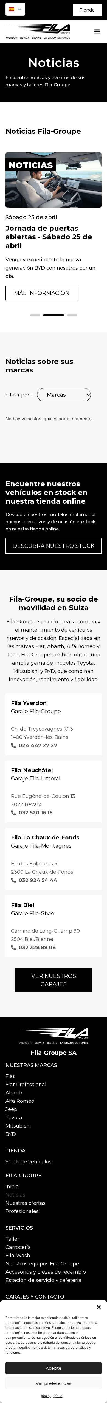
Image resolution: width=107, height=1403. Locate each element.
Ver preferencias (53, 1383)
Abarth (13, 1093)
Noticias (15, 1195)
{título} (46, 1396)
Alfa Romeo (19, 1101)
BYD (10, 1134)
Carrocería (18, 1247)
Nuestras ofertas (25, 1203)
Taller (12, 1239)
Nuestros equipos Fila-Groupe (42, 1264)
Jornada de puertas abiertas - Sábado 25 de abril (48, 237)
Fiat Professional (25, 1085)
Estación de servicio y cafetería (43, 1280)
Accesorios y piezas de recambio (45, 1272)
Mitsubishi (18, 1126)
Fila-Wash (17, 1255)
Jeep (11, 1109)
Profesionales (22, 1211)
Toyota (13, 1118)
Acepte (53, 1368)
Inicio (12, 1187)
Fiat (10, 1076)
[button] (99, 1307)
